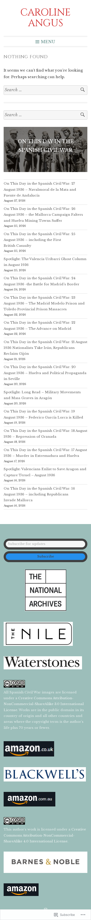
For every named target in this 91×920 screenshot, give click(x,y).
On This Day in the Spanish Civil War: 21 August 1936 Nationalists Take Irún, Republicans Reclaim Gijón (45, 348)
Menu (48, 41)
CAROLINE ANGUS (45, 18)
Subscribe (45, 556)
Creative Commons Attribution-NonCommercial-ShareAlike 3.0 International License (44, 704)
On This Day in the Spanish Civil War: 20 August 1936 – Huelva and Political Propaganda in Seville (45, 373)
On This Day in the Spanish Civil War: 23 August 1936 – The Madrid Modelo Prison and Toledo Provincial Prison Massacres (44, 304)
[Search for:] (45, 90)
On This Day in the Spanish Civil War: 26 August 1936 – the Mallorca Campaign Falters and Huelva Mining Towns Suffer (43, 215)
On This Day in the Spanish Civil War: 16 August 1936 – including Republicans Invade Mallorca (39, 494)
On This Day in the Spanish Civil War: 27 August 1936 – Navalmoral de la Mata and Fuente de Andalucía (40, 189)
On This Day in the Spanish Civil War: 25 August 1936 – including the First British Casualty (39, 240)
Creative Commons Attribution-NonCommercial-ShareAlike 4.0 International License (45, 835)
